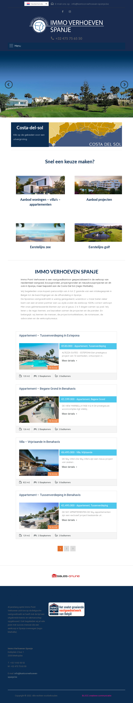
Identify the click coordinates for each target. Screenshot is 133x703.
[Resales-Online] (66, 575)
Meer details (68, 360)
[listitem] (56, 139)
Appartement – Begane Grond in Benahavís (47, 388)
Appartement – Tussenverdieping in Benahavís (50, 495)
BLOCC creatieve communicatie (96, 695)
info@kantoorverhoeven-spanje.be (90, 3)
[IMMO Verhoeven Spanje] (66, 26)
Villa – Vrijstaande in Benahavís (39, 441)
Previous (9, 84)
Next (124, 84)
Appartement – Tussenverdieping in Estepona (49, 335)
